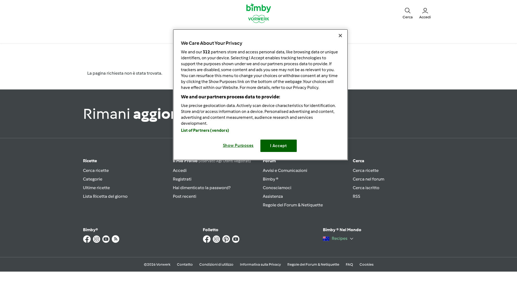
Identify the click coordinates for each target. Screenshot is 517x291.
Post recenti (184, 196)
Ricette (90, 160)
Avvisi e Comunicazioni (285, 170)
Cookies (366, 264)
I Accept (278, 145)
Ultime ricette (96, 187)
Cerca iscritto (366, 187)
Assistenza (273, 196)
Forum (269, 160)
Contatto (185, 264)
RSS (356, 196)
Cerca (358, 160)
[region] (260, 94)
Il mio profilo (212, 160)
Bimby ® (270, 179)
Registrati (182, 179)
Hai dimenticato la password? (201, 187)
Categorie (92, 179)
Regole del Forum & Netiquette (293, 204)
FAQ (349, 264)
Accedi (180, 170)
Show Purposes (238, 145)
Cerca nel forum (368, 179)
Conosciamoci (277, 187)
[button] (408, 13)
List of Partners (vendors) (205, 130)
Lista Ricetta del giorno (105, 196)
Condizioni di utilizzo (216, 264)
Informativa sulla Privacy (260, 264)
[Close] (340, 35)
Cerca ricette (96, 170)
